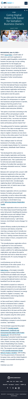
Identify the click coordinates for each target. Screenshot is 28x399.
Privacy (16, 394)
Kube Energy (4, 270)
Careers (17, 384)
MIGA (17, 381)
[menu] (26, 3)
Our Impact (11, 384)
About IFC (5, 384)
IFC (14, 381)
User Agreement (10, 394)
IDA (11, 381)
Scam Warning (23, 394)
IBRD (8, 381)
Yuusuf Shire (8, 54)
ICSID (21, 381)
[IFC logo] (8, 3)
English (22, 384)
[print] (24, 10)
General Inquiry (14, 395)
